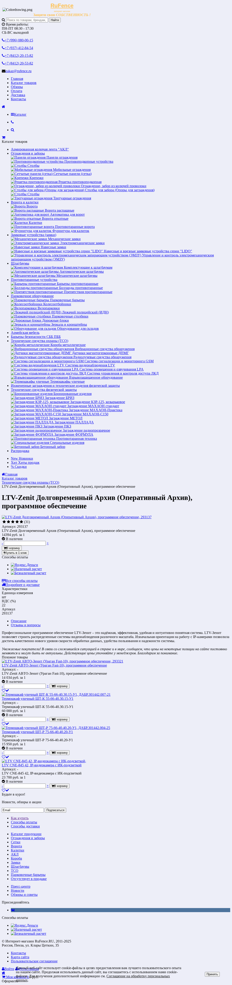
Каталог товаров (23, 83)
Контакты (18, 99)
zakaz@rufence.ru (18, 71)
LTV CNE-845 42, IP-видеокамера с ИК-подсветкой (42, 765)
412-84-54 (19, 48)
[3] (12, 522)
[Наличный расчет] (26, 569)
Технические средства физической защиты (44, 390)
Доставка (18, 95)
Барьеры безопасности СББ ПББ (36, 337)
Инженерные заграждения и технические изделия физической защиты (65, 385)
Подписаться (55, 810)
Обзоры (17, 87)
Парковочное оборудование (32, 296)
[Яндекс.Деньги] (24, 565)
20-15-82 (19, 55)
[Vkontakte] (13, 910)
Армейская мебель (25, 333)
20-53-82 (19, 63)
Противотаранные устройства (34, 280)
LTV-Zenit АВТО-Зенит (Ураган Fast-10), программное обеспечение (54, 665)
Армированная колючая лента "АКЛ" (40, 149)
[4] (17, 522)
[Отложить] (5, 690)
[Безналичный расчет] (28, 573)
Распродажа (20, 451)
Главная (17, 79)
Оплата (16, 91)
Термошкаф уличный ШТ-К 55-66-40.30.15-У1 (37, 698)
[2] (8, 522)
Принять (212, 974)
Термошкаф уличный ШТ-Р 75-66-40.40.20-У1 (37, 732)
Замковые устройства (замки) (33, 235)
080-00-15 (19, 40)
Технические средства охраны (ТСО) (39, 341)
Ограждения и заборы (28, 153)
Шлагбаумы (20, 263)
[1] (4, 522)
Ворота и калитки (25, 202)
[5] (21, 522)
